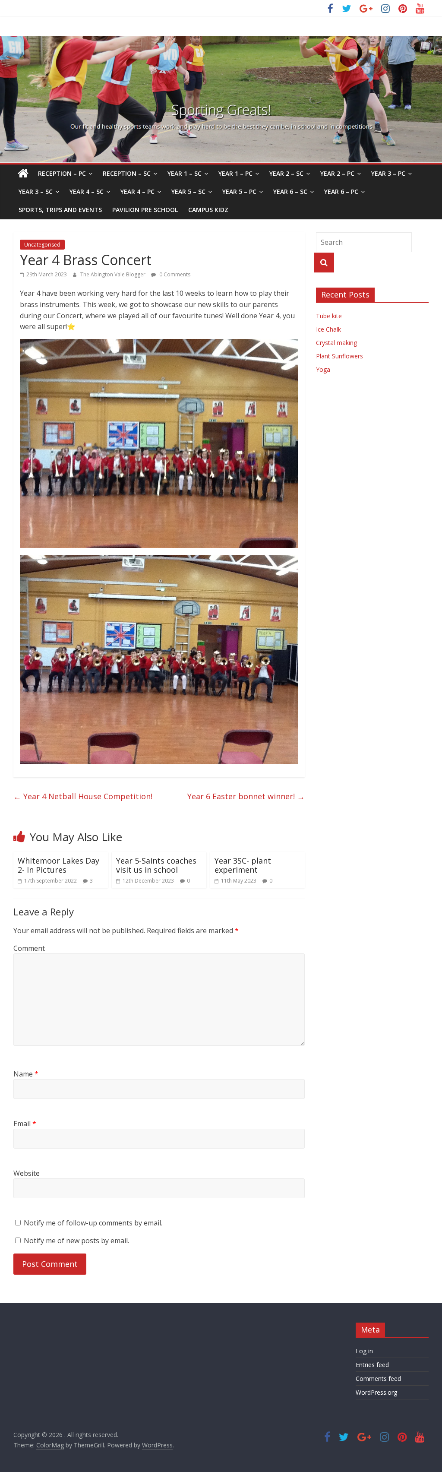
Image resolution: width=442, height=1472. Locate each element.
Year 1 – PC (235, 173)
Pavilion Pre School (145, 210)
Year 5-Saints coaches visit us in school (156, 865)
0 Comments (174, 274)
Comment (29, 948)
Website (26, 1173)
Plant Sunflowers (339, 356)
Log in (364, 1351)
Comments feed (378, 1378)
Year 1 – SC (184, 173)
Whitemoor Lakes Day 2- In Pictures (58, 865)
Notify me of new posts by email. (76, 1240)
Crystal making (336, 343)
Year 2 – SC (286, 173)
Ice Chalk (328, 329)
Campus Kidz (208, 210)
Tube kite (329, 316)
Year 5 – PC (239, 191)
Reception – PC (62, 173)
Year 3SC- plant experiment (243, 865)
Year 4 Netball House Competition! (82, 796)
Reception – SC (127, 173)
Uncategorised (42, 244)
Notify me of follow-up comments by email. (93, 1223)
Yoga (323, 369)
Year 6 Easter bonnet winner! (246, 796)
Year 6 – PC (341, 191)
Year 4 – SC (86, 191)
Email (24, 1123)
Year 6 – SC (290, 191)
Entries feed (372, 1365)
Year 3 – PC (388, 173)
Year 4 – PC (137, 191)
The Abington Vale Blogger (113, 274)
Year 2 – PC (337, 173)
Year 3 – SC (36, 191)
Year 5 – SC (188, 191)
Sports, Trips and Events (60, 210)
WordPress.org (376, 1392)
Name (25, 1074)
